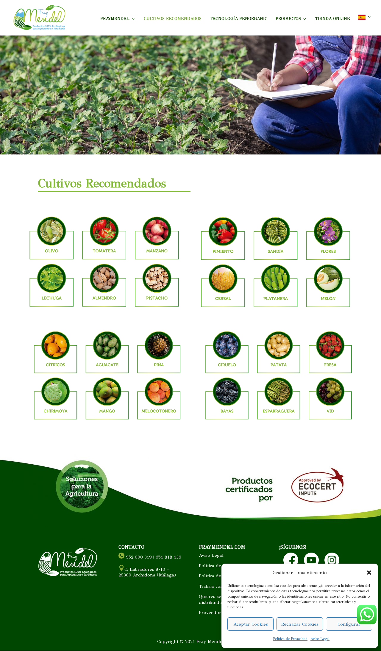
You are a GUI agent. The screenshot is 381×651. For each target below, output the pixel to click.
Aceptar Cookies (250, 624)
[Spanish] (364, 25)
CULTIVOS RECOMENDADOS (173, 19)
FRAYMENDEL (114, 19)
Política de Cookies (219, 565)
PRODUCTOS (288, 19)
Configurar (349, 624)
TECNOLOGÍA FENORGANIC (238, 19)
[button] (369, 573)
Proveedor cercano (219, 612)
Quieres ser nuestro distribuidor (220, 599)
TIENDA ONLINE (332, 19)
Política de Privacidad (290, 639)
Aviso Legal (320, 639)
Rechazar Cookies (299, 624)
